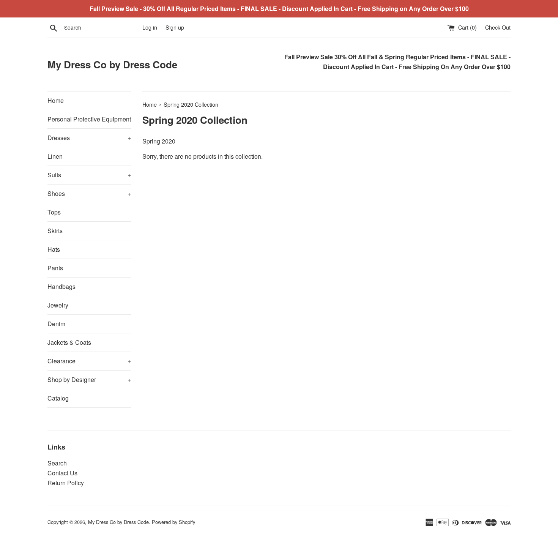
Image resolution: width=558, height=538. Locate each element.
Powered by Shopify (173, 521)
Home (55, 100)
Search (57, 463)
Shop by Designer (89, 379)
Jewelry (57, 305)
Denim (56, 323)
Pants (55, 267)
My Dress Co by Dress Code (112, 64)
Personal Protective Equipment (89, 119)
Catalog (58, 398)
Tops (54, 212)
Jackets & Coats (69, 342)
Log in (149, 27)
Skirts (55, 230)
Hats (53, 249)
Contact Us (62, 473)
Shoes (89, 193)
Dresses (89, 137)
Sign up (175, 27)
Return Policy (65, 482)
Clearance (89, 361)
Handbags (61, 286)
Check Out (498, 27)
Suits (89, 174)
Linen (55, 156)
